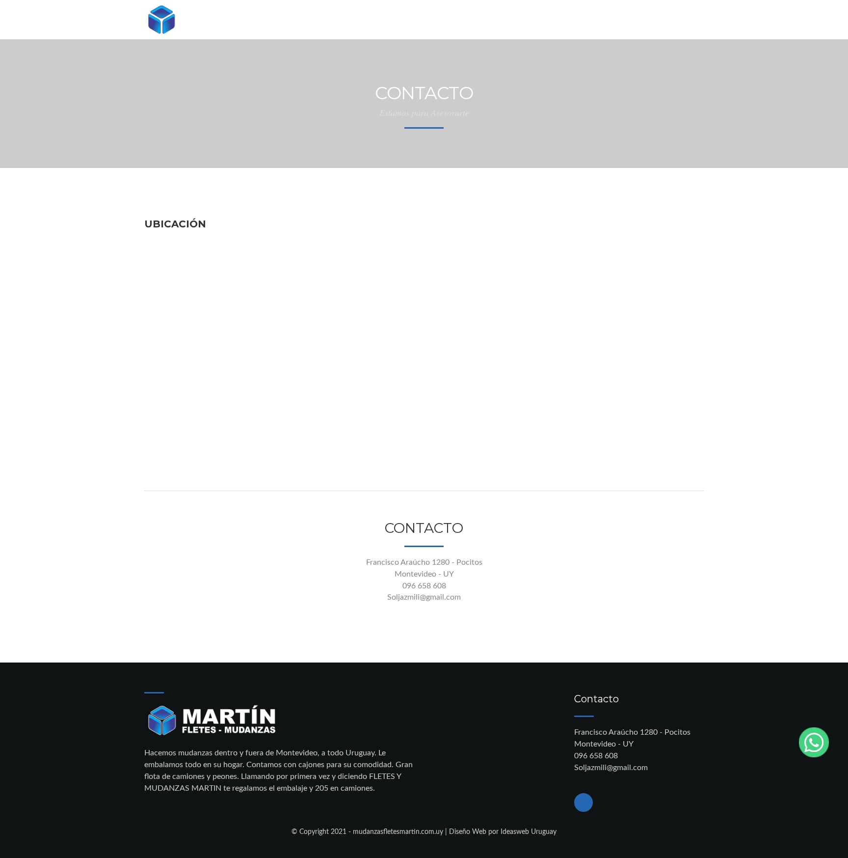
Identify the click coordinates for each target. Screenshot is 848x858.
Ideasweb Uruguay (528, 832)
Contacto (377, 20)
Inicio (328, 20)
